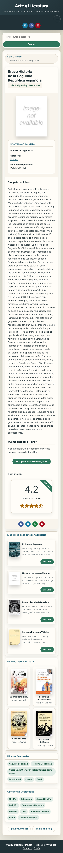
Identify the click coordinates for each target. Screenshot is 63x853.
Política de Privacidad (45, 844)
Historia (19, 56)
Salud (12, 817)
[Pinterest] (38, 25)
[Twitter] (25, 25)
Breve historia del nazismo (36, 602)
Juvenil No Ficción (40, 811)
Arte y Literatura (31, 5)
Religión (13, 805)
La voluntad (15, 779)
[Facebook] (31, 25)
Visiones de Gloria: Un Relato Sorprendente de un (30, 771)
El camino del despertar (44, 698)
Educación (26, 799)
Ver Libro (47, 561)
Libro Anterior (20, 828)
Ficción (12, 799)
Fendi (39, 779)
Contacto (27, 848)
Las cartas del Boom (44, 740)
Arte (24, 811)
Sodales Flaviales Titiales (35, 632)
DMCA (37, 848)
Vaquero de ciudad (18, 763)
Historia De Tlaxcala (42, 763)
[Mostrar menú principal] (57, 18)
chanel (28, 779)
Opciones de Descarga (31, 461)
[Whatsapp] (35, 524)
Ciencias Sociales (28, 817)
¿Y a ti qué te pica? (19, 696)
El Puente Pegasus (32, 544)
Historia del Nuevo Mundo (36, 573)
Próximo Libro (42, 828)
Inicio (9, 56)
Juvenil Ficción (44, 799)
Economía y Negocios (33, 805)
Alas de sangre (18, 738)
